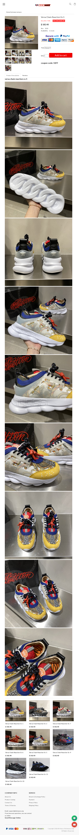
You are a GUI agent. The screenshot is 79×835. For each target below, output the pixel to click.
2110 (46, 28)
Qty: (42, 56)
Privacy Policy (33, 802)
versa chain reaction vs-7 (62, 724)
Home (8, 12)
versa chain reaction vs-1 (14, 724)
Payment (31, 799)
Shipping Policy (33, 805)
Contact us (8, 802)
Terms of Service (10, 805)
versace (19, 12)
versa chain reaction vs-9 (62, 752)
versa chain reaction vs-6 (14, 752)
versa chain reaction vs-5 (38, 752)
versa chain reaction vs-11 (38, 774)
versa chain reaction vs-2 (38, 724)
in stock (51, 31)
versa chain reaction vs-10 (14, 781)
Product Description (12, 75)
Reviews (25, 75)
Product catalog (10, 799)
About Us (8, 797)
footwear (13, 12)
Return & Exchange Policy (37, 797)
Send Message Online (13, 818)
